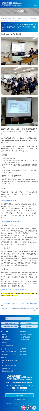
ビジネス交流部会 (26, 334)
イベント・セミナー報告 (9, 365)
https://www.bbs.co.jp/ (9, 200)
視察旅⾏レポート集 (8, 371)
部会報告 (23, 331)
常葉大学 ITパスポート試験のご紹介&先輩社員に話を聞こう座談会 (20, 309)
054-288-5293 (22, 388)
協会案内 (4, 334)
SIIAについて (5, 331)
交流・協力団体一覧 (8, 345)
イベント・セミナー (7, 349)
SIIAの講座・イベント (8, 354)
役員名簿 (4, 337)
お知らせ (3, 358)
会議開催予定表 (6, 340)
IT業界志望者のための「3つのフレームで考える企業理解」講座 (19, 304)
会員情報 (23, 349)
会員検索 (23, 354)
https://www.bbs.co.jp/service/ (11, 221)
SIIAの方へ (29, 323)
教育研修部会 (25, 340)
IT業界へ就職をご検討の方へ (10, 326)
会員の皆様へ (6, 368)
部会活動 (4, 342)
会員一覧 (23, 351)
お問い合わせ (29, 326)
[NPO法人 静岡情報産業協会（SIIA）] (12, 4)
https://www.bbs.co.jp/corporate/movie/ (14, 290)
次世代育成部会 (25, 337)
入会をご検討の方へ (10, 323)
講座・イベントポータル (9, 351)
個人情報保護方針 (20, 399)
